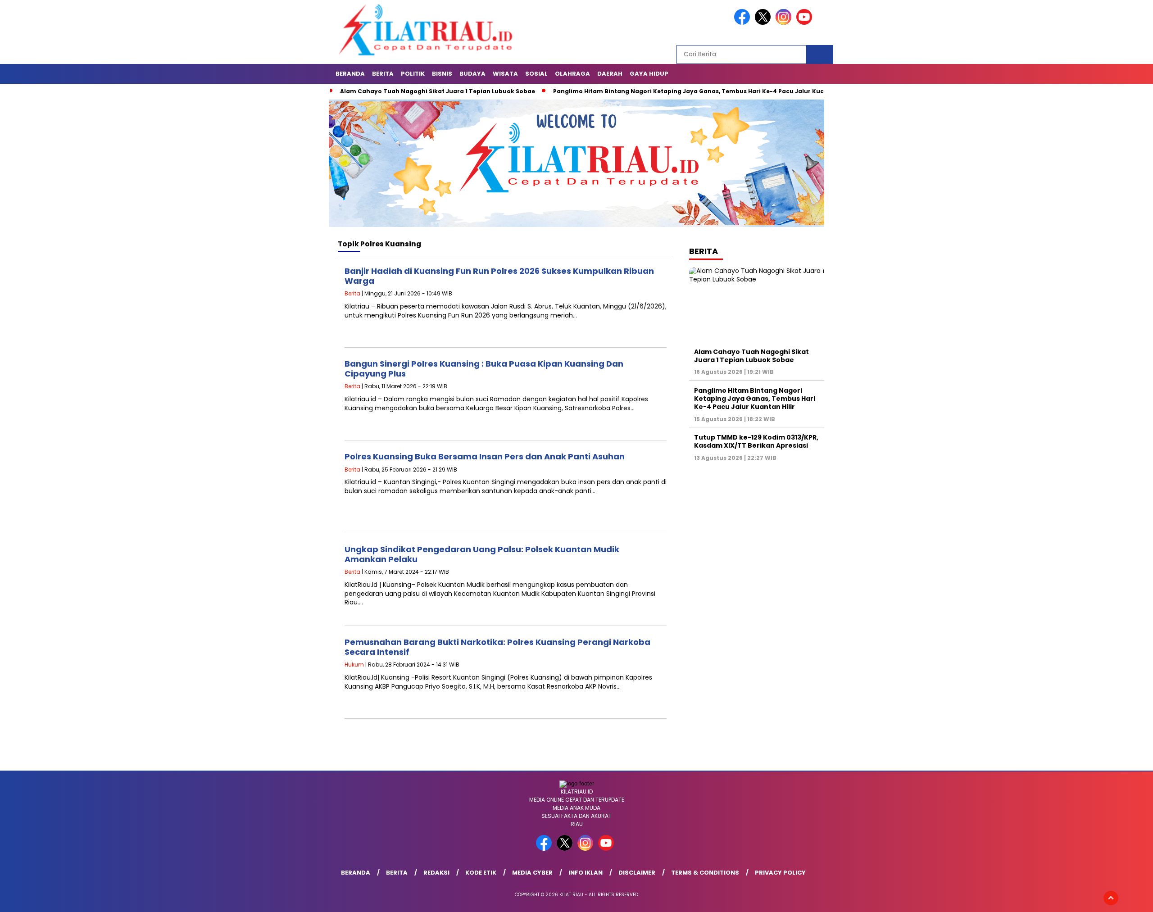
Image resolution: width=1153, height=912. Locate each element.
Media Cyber (532, 872)
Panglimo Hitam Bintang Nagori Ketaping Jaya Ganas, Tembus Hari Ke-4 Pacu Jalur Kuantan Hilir (703, 91)
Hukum (354, 664)
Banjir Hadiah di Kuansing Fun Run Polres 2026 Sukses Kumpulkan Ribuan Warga (499, 275)
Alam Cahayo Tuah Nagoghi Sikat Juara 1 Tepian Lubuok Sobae (437, 91)
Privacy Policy (780, 872)
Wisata (505, 73)
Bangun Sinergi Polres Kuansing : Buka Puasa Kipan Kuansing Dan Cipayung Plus (484, 368)
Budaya (472, 73)
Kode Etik (480, 872)
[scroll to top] (1111, 898)
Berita (383, 73)
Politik (413, 73)
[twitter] (764, 22)
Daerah (609, 73)
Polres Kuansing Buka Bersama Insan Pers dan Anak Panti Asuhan (485, 456)
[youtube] (805, 22)
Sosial (536, 73)
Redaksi (436, 872)
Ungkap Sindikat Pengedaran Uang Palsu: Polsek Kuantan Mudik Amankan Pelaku (482, 554)
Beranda (350, 73)
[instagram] (785, 22)
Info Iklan (585, 872)
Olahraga (572, 73)
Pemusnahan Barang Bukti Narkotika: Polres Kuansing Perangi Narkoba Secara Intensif (497, 647)
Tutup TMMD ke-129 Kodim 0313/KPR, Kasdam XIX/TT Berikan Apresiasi (756, 441)
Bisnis (442, 73)
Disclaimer (636, 872)
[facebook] (743, 22)
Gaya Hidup (649, 73)
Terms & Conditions (705, 872)
